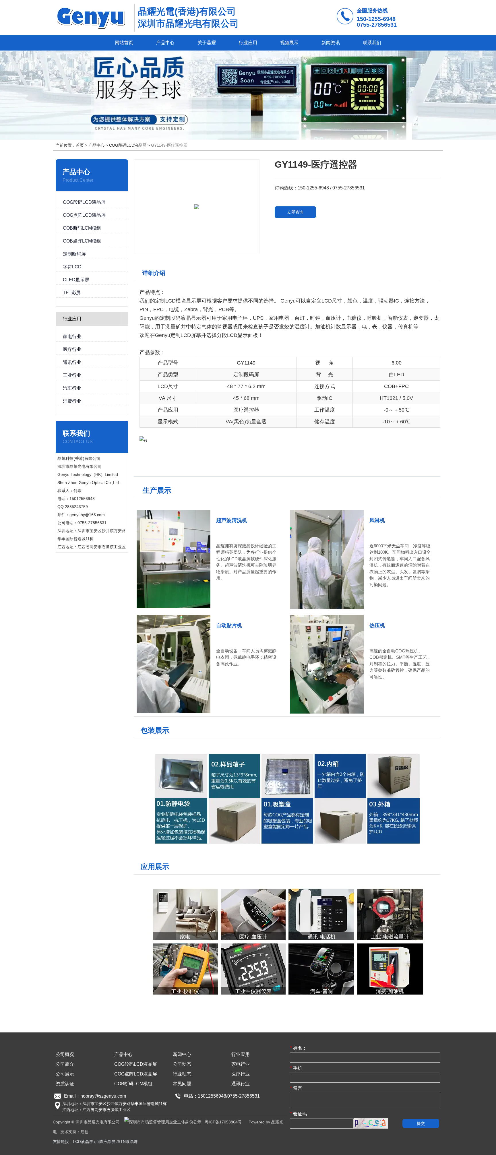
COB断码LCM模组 (133, 1083)
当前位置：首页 (70, 145)
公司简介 (65, 1064)
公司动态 (182, 1064)
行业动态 (182, 1073)
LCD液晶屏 (83, 1141)
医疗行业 (240, 1073)
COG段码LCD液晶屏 (127, 145)
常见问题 (182, 1083)
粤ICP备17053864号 (223, 1122)
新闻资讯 (330, 42)
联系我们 (372, 42)
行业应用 (248, 42)
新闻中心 (182, 1054)
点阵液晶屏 (105, 1141)
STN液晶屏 (128, 1141)
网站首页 (124, 42)
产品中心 (165, 42)
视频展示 (289, 42)
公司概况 (65, 1054)
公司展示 (65, 1073)
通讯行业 (240, 1083)
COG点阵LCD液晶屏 (135, 1073)
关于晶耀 (206, 42)
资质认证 (65, 1083)
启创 (84, 1131)
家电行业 (240, 1064)
